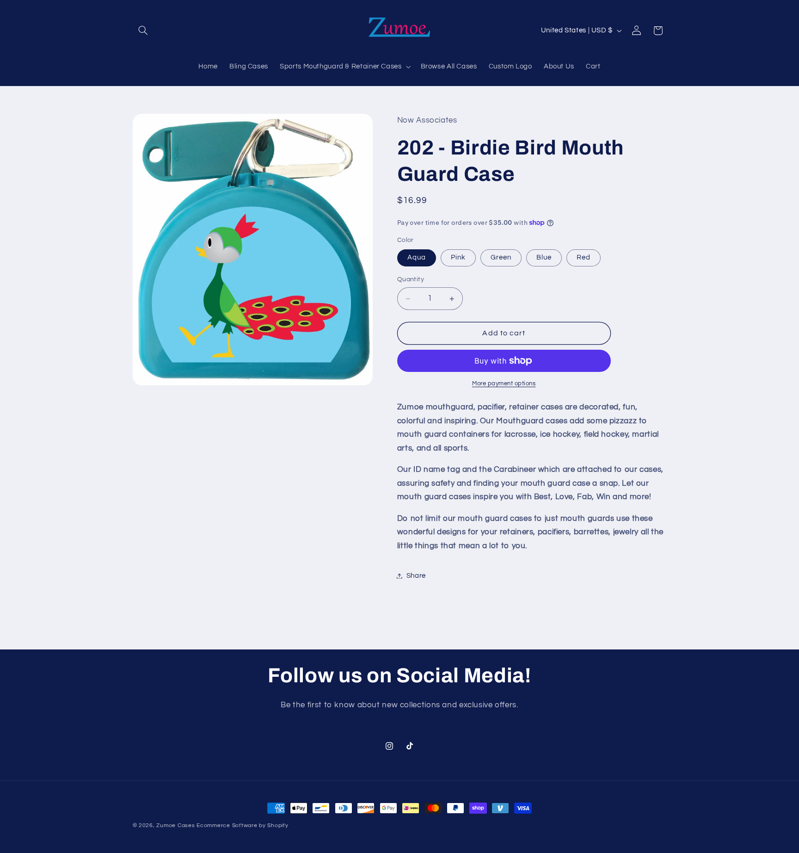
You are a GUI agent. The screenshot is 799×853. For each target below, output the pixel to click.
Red (583, 257)
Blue (544, 257)
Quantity (410, 280)
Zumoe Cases (175, 825)
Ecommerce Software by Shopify (242, 825)
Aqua (416, 257)
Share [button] (416, 575)
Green (501, 257)
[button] (143, 30)
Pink (458, 257)
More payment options (504, 384)
